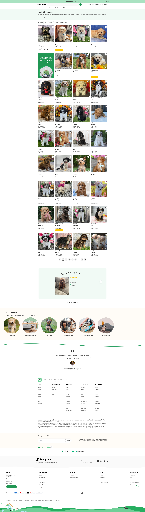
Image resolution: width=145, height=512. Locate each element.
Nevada (39, 396)
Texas (53, 394)
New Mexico (54, 389)
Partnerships (41, 484)
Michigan (68, 396)
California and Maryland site (36, 500)
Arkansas (97, 389)
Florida (96, 392)
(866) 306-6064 (86, 461)
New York (82, 406)
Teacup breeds (49, 335)
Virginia (96, 410)
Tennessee (97, 408)
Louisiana (96, 399)
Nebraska (68, 403)
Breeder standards (73, 479)
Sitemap (20, 500)
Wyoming (39, 406)
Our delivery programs (134, 482)
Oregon (39, 399)
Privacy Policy (15, 500)
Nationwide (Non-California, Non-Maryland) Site (51, 500)
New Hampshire (84, 401)
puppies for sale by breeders (60, 381)
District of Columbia (84, 392)
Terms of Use (8, 500)
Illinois (67, 387)
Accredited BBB (26, 500)
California (39, 387)
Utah (39, 401)
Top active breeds (106, 335)
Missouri (68, 401)
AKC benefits (41, 479)
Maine (82, 394)
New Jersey (83, 403)
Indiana (67, 389)
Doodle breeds (11, 335)
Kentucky (96, 396)
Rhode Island (83, 410)
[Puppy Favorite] (53, 27)
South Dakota (69, 410)
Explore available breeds (11, 478)
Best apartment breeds (30, 335)
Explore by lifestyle (10, 481)
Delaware (82, 389)
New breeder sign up (74, 477)
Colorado (39, 389)
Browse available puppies (42, 7)
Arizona (53, 387)
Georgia (96, 394)
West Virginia (97, 413)
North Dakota (69, 406)
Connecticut (83, 387)
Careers (131, 487)
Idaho (39, 392)
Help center (102, 477)
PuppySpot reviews (43, 487)
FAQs (101, 479)
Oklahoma (54, 392)
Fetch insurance (42, 482)
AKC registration (42, 477)
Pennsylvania (83, 408)
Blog (131, 484)
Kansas (67, 394)
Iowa (67, 392)
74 (82, 259)
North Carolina (97, 403)
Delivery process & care (67, 7)
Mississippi (97, 401)
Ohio (67, 408)
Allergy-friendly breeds (87, 335)
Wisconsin (68, 413)
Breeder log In (72, 475)
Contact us (102, 475)
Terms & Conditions (104, 482)
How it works (58, 7)
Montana (39, 394)
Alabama (96, 387)
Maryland (82, 396)
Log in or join (41, 475)
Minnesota (68, 399)
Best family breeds (68, 335)
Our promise (132, 479)
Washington (40, 403)
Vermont (82, 413)
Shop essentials (9, 483)
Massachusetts (84, 399)
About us (51, 7)
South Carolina (98, 406)
